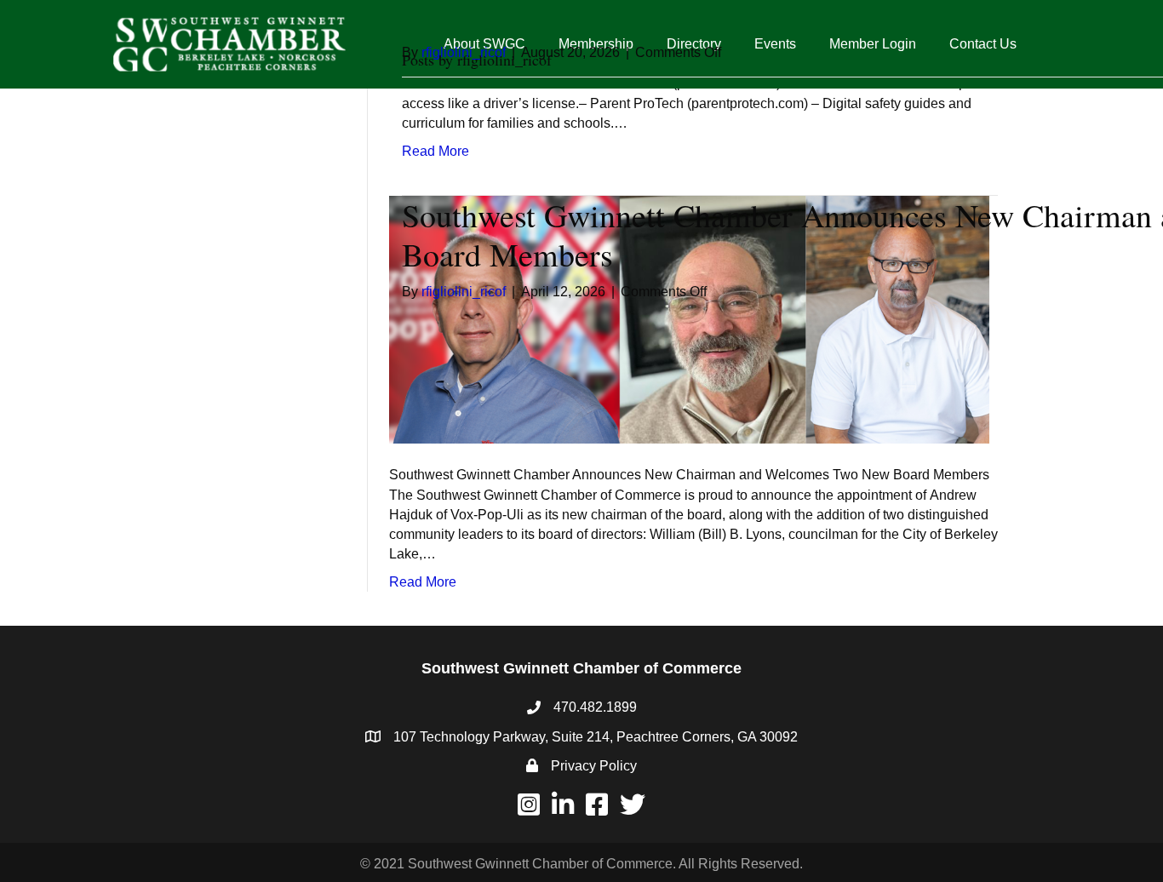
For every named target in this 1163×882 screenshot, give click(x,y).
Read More (422, 582)
